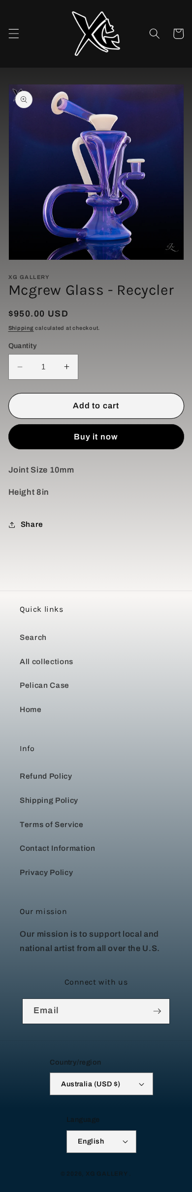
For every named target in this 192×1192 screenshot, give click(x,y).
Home (31, 709)
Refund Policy (46, 776)
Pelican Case (44, 685)
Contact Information (58, 848)
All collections (46, 661)
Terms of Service (52, 824)
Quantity (22, 346)
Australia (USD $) (90, 1084)
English (91, 1141)
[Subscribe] (157, 1011)
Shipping (21, 328)
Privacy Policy (46, 872)
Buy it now (96, 437)
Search (33, 637)
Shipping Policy (49, 800)
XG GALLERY (107, 1173)
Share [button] (32, 524)
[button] (13, 33)
